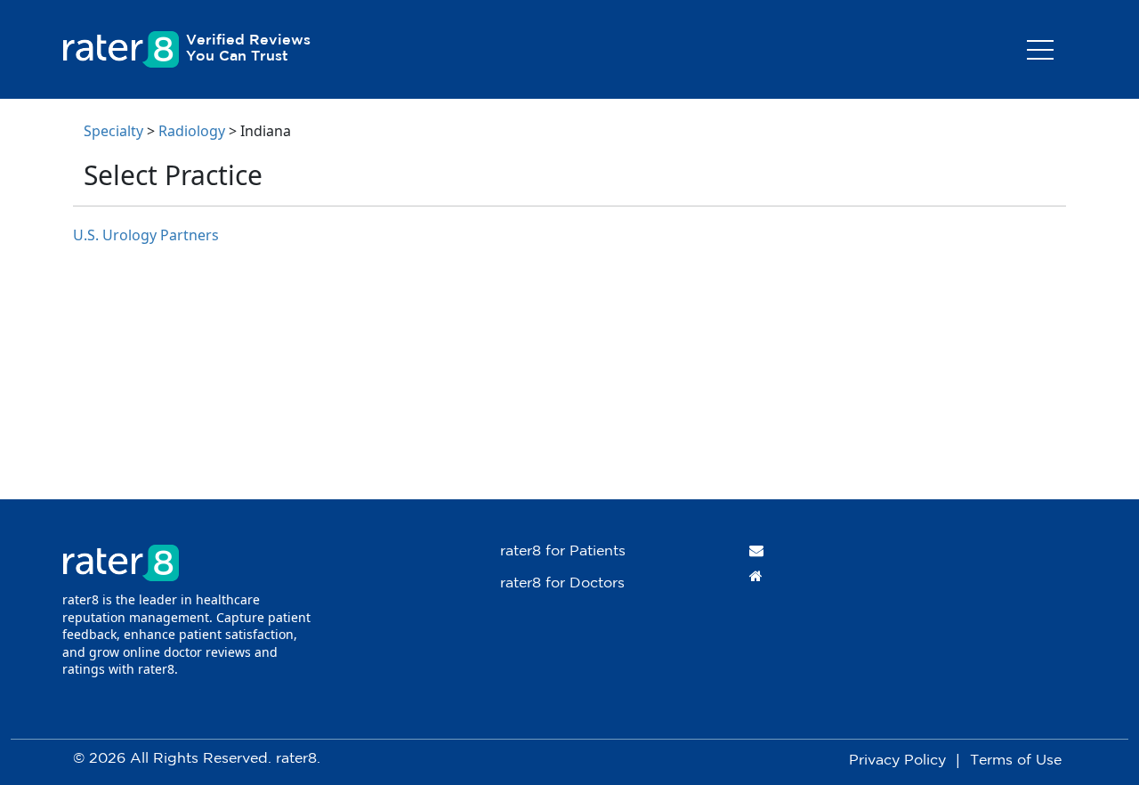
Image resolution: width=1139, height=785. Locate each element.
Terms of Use (1016, 760)
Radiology (191, 131)
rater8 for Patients (563, 551)
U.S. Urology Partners (146, 235)
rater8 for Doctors (562, 583)
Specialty (113, 131)
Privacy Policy (897, 760)
